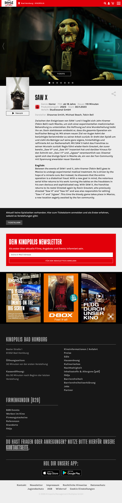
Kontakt (21, 485)
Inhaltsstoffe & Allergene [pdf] (82, 371)
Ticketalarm (14, 223)
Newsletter (36, 485)
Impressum (52, 485)
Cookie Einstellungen (82, 488)
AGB (49, 488)
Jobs (66, 386)
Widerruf (61, 488)
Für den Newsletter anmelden (61, 261)
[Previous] (3, 46)
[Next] (118, 46)
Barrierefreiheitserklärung (80, 382)
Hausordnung (72, 360)
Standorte (12, 424)
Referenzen (12, 421)
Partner (68, 390)
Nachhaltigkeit (73, 367)
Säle (66, 356)
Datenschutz (97, 485)
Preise (67, 352)
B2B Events (12, 410)
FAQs (67, 375)
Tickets (61, 74)
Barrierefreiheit (73, 379)
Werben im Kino (15, 413)
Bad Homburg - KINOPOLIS (32, 3)
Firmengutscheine (17, 417)
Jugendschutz (36, 488)
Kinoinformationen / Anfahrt (81, 349)
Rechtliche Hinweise (75, 485)
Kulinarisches (72, 364)
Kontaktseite (17, 448)
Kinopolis (8, 3)
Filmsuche (105, 3)
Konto (109, 3)
